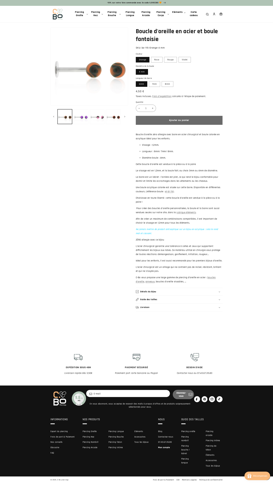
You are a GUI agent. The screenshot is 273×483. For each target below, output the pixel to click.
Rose (156, 59)
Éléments (210, 455)
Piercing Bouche (116, 436)
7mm (154, 84)
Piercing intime (213, 440)
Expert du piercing (59, 431)
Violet (185, 59)
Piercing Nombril (90, 442)
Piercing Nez (88, 436)
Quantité (139, 102)
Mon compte (164, 447)
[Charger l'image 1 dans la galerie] (65, 116)
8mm (167, 84)
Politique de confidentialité (211, 480)
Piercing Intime (115, 447)
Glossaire (54, 447)
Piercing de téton (211, 448)
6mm (141, 84)
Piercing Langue (116, 431)
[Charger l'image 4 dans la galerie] (113, 116)
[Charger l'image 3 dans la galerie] (97, 116)
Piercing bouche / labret (185, 450)
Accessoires (139, 436)
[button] (80, 14)
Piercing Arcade (90, 447)
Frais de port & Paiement (62, 436)
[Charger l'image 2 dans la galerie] (81, 116)
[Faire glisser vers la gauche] (53, 117)
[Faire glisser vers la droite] (125, 117)
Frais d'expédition (162, 96)
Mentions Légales (189, 480)
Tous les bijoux (141, 442)
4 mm (142, 71)
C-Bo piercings (63, 480)
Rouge (170, 59)
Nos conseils (56, 442)
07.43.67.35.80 (165, 442)
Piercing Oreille (90, 431)
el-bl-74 (169, 191)
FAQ (52, 453)
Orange (142, 59)
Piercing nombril (185, 438)
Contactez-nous (165, 436)
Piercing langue (185, 461)
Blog (160, 431)
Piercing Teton (115, 442)
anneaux (150, 281)
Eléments (138, 431)
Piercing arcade (209, 433)
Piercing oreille (188, 431)
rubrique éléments (186, 212)
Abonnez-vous (181, 394)
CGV (178, 480)
